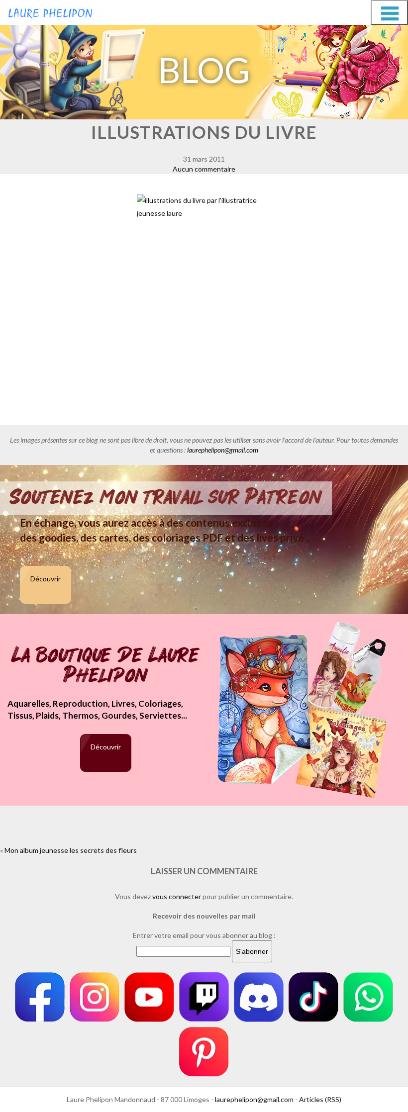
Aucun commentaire (204, 169)
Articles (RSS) (320, 1099)
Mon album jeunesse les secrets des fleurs (70, 850)
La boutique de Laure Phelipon (106, 666)
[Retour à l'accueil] (50, 11)
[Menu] (389, 12)
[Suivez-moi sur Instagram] (94, 997)
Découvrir (45, 578)
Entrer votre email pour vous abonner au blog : (204, 935)
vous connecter (176, 896)
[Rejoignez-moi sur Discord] (259, 997)
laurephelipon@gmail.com (222, 450)
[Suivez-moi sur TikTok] (313, 997)
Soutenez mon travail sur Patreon (166, 497)
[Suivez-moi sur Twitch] (204, 997)
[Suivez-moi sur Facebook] (40, 997)
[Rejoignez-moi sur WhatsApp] (368, 997)
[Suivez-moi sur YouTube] (149, 997)
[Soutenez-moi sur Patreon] (204, 1052)
